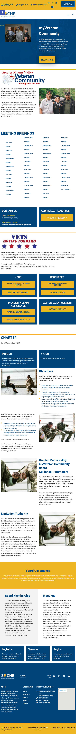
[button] (2, 12)
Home (25, 691)
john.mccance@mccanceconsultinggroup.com (16, 224)
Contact (25, 703)
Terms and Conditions (68, 727)
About (25, 700)
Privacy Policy (56, 727)
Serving (25, 694)
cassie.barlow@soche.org (10, 218)
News (24, 697)
